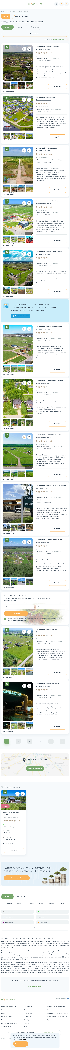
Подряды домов (6, 1016)
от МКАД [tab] (31, 903)
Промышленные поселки (9, 1020)
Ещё (34, 927)
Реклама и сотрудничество (56, 1006)
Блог (25, 1026)
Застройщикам (6, 1026)
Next (67, 904)
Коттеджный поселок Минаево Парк (49, 435)
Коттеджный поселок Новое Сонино (49, 539)
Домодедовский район (43, 49)
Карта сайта (51, 1020)
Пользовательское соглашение (57, 1016)
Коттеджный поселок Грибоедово (48, 201)
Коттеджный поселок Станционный (49, 251)
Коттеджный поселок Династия (47, 683)
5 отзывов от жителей (44, 56)
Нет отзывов (41, 638)
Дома (22, 27)
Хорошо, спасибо (20, 1043)
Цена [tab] (41, 903)
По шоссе (27, 1010)
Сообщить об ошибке (35, 986)
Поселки (7, 27)
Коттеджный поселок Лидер (46, 629)
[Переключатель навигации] (2, 4)
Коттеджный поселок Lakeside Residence (51, 485)
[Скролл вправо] (29, 64)
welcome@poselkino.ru (25, 1033)
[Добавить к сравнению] (24, 49)
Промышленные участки (9, 1023)
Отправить (16, 613)
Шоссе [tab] (9, 903)
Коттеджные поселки (8, 1006)
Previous (3, 904)
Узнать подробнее (17, 877)
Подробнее (57, 86)
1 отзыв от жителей (43, 106)
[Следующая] (62, 741)
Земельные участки (7, 1010)
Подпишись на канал (22, 315)
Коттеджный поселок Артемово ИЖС (50, 326)
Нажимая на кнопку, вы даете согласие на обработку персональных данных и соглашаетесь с (34, 619)
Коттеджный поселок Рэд (45, 97)
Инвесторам (28, 1006)
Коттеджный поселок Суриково (47, 148)
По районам (28, 1013)
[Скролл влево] (6, 64)
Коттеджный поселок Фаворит (47, 46)
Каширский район (42, 488)
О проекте (27, 1016)
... (40, 741)
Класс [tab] (62, 903)
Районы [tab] (20, 903)
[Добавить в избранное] (29, 49)
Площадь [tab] (51, 903)
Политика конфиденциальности (57, 1013)
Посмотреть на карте (35, 768)
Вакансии (27, 1023)
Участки (36, 27)
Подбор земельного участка (33, 1020)
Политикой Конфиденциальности (17, 620)
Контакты (50, 1010)
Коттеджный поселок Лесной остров (49, 380)
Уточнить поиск (35, 33)
